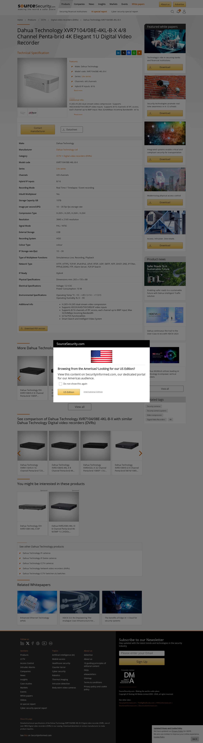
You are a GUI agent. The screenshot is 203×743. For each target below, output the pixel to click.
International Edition (93, 391)
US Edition (68, 392)
